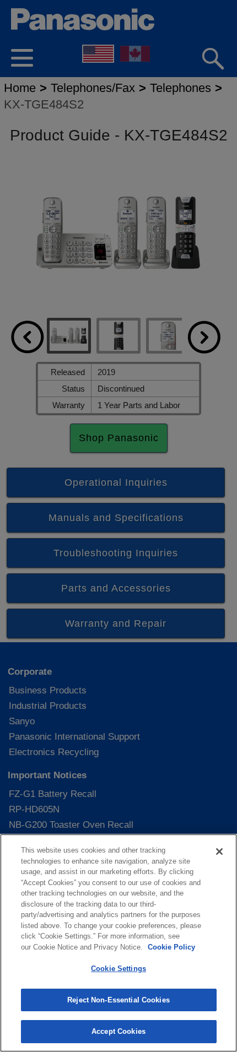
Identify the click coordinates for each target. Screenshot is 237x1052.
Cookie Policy (171, 947)
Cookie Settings (118, 968)
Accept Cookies (118, 1031)
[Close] (219, 851)
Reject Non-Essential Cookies (118, 1000)
